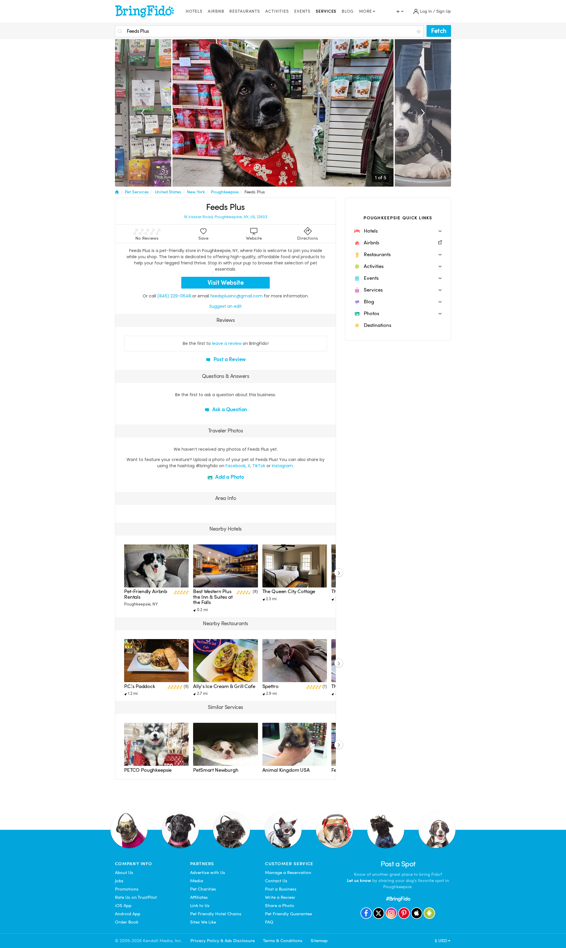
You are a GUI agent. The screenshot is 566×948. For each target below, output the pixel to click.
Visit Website (226, 283)
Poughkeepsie (224, 192)
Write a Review (280, 897)
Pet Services (137, 192)
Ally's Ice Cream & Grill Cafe (224, 686)
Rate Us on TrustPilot (136, 897)
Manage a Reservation (288, 872)
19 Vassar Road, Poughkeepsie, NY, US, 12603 (225, 217)
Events (302, 11)
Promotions (127, 889)
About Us (124, 872)
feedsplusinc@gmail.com (236, 296)
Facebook (236, 466)
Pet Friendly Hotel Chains (215, 914)
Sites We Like (203, 922)
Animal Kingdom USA (286, 770)
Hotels (194, 11)
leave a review (226, 343)
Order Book (126, 922)
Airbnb (216, 11)
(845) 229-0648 (174, 296)
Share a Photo (279, 905)
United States (168, 192)
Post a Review (229, 359)
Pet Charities (203, 889)
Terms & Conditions (282, 941)
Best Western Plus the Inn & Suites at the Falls (212, 596)
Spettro (270, 686)
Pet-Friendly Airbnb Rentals (145, 594)
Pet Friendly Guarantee (288, 914)
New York (196, 192)
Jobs (119, 881)
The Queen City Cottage (288, 591)
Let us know (359, 880)
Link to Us (200, 905)
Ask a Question (229, 409)
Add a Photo (229, 476)
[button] (398, 231)
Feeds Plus (254, 192)
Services (326, 11)
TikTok (258, 466)
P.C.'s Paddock (139, 686)
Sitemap (319, 941)
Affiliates (199, 897)
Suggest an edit (225, 306)
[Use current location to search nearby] (419, 31)
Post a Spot (398, 863)
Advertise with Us (207, 872)
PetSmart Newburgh (215, 770)
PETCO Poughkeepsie (148, 770)
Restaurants (244, 11)
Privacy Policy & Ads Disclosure (222, 941)
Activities (277, 11)
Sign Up (443, 11)
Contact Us (276, 881)
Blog (348, 11)
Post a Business (281, 889)
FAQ (269, 922)
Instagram (282, 466)
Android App (127, 914)
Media (196, 881)
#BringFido (398, 898)
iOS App (123, 905)
